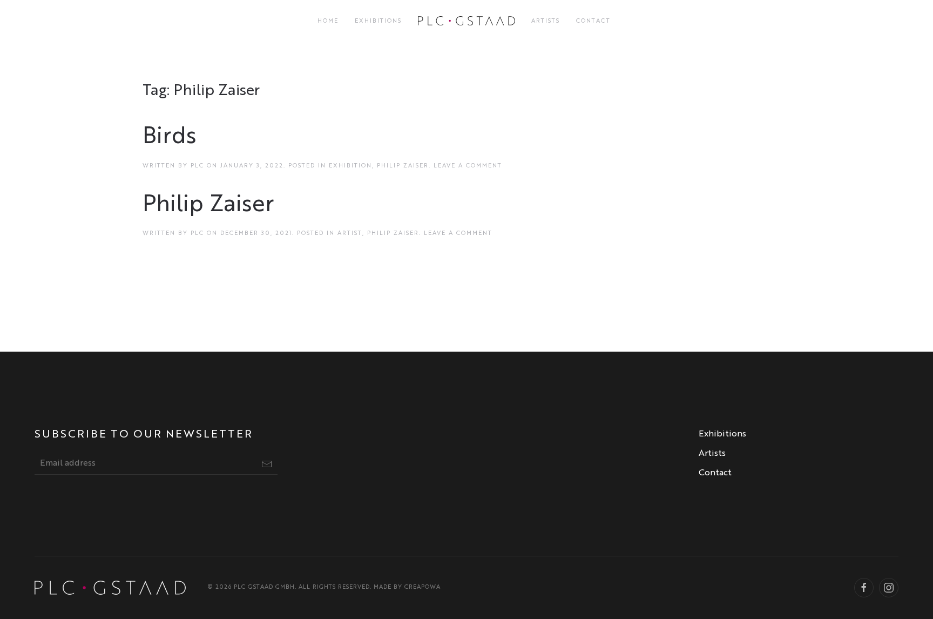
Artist (349, 234)
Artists (545, 21)
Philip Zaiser (403, 166)
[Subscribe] (267, 464)
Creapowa (422, 587)
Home (328, 21)
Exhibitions (378, 21)
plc (197, 166)
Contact (593, 21)
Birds (170, 137)
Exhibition (350, 166)
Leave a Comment (468, 166)
